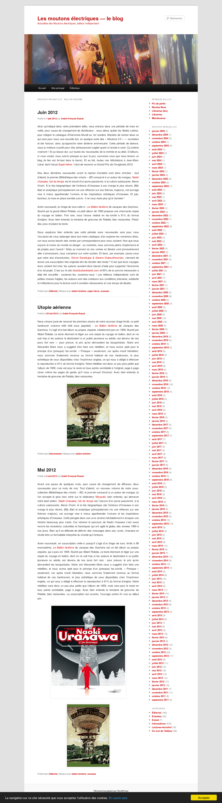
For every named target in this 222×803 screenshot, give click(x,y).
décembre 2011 (160, 688)
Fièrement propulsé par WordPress (111, 790)
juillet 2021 (158, 270)
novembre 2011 (160, 692)
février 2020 (158, 329)
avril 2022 (157, 244)
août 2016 (157, 483)
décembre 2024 (160, 134)
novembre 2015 (160, 516)
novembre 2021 (160, 259)
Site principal (57, 88)
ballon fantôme (79, 291)
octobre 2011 (159, 696)
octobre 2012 (159, 652)
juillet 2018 (158, 398)
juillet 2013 (158, 619)
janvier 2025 (158, 131)
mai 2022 (156, 241)
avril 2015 (157, 542)
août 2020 (157, 307)
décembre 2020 (160, 292)
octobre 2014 (159, 564)
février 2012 (158, 681)
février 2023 (158, 208)
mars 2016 (157, 501)
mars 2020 (157, 325)
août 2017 (157, 439)
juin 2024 (157, 156)
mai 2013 (156, 626)
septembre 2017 (160, 435)
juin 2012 (157, 666)
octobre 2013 (159, 608)
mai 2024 (156, 160)
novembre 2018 (160, 384)
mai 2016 (156, 494)
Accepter (204, 797)
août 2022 (157, 230)
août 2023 (157, 189)
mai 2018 (156, 406)
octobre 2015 (159, 520)
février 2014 (158, 593)
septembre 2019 (160, 347)
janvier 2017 (158, 464)
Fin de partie (158, 103)
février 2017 (158, 461)
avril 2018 (157, 409)
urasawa (105, 291)
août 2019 (157, 351)
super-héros (93, 291)
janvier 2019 (158, 376)
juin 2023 (157, 193)
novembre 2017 (160, 428)
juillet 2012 (158, 663)
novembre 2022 (160, 219)
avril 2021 (157, 277)
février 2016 (158, 505)
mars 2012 (157, 677)
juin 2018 (157, 402)
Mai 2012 (46, 469)
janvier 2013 (158, 641)
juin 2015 (157, 534)
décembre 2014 (160, 556)
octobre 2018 (159, 388)
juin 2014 (157, 578)
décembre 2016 (160, 468)
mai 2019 (156, 362)
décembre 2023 (160, 178)
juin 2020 (157, 314)
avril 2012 (157, 674)
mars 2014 (157, 589)
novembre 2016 (160, 472)
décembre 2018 (160, 380)
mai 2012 (156, 670)
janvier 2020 (158, 332)
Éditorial (53, 291)
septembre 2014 (160, 567)
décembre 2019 (160, 336)
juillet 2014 (158, 575)
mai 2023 (156, 197)
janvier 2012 (158, 685)
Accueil (42, 88)
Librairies (157, 114)
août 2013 (157, 615)
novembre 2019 (160, 340)
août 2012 (157, 659)
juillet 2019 (158, 355)
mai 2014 (156, 582)
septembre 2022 (160, 226)
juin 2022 (157, 237)
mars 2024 (157, 167)
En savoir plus (118, 798)
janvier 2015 (158, 553)
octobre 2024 (159, 142)
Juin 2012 (47, 112)
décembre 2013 (160, 600)
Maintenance (158, 118)
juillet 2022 (158, 233)
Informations (55, 453)
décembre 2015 (160, 512)
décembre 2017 (160, 424)
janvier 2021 (158, 288)
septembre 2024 (160, 145)
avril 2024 (157, 164)
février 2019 (158, 373)
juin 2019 (157, 358)
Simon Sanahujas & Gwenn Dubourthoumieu (97, 257)
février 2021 (158, 285)
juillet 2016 (158, 487)
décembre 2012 (160, 644)
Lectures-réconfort (162, 727)
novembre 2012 (160, 648)
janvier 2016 (158, 509)
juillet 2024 (158, 153)
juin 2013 (157, 622)
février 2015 (158, 549)
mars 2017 (157, 457)
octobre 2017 (159, 431)
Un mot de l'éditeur (162, 730)
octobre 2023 (159, 182)
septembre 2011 (160, 699)
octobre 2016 (159, 476)
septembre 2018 (160, 391)
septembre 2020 (160, 303)
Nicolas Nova (159, 107)
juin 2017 (157, 446)
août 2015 (157, 527)
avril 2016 (157, 497)
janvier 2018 (158, 421)
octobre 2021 (159, 263)
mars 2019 (157, 369)
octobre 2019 (159, 343)
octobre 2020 (159, 299)
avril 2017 (157, 454)
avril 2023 (157, 200)
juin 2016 (157, 490)
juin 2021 (157, 274)
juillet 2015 (158, 531)
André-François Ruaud (72, 118)
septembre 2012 (160, 655)
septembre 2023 (160, 186)
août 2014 (157, 571)
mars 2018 (157, 413)
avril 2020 (157, 321)
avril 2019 (157, 365)
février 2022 (158, 248)
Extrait (155, 720)
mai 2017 (156, 450)
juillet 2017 (158, 443)
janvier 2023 (158, 211)
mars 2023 (157, 204)
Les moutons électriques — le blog (80, 18)
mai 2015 (156, 538)
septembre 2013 (160, 611)
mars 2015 (157, 545)
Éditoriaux (75, 88)
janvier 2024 (158, 175)
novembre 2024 (160, 138)
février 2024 (158, 171)
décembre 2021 (160, 255)
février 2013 (158, 637)
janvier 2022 (158, 252)
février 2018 (158, 417)
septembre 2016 (160, 479)
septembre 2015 (160, 523)
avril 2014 (157, 586)
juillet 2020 (158, 310)
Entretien (157, 716)
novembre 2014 (160, 560)
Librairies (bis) (160, 110)
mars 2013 (157, 633)
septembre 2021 (160, 266)
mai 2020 (156, 318)
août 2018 (157, 395)
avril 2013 (157, 630)
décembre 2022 (160, 215)
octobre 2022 (159, 222)
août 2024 (157, 149)
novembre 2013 (160, 604)
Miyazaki (101, 496)
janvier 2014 (158, 597)
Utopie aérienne (54, 307)
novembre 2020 (160, 296)
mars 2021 (157, 281)
